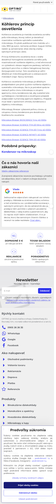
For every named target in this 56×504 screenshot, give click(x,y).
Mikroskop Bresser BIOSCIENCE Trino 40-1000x (24, 120)
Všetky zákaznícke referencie (15, 171)
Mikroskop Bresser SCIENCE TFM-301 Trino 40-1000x (26, 130)
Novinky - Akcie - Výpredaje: (27, 283)
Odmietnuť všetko (28, 493)
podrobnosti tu (42, 458)
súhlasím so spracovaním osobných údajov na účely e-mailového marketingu (27, 301)
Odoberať (44, 291)
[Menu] (50, 9)
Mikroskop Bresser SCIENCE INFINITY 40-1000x (24, 134)
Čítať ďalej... (35, 220)
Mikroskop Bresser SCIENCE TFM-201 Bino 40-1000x (26, 125)
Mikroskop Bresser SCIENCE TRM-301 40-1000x (24, 139)
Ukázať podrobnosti (28, 499)
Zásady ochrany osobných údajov (28, 478)
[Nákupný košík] (44, 9)
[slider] (18, 192)
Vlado (16, 189)
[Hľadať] (37, 9)
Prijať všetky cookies (28, 485)
